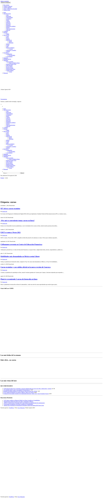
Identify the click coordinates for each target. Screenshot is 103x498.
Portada (2, 178)
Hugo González (9, 61)
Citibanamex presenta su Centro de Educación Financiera (21, 244)
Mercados (11, 42)
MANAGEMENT (10, 47)
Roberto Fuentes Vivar (11, 64)
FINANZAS (9, 40)
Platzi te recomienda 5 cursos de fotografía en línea (19, 279)
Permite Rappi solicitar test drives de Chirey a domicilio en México (18, 401)
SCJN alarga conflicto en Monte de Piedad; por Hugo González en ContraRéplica (22, 400)
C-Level (11, 49)
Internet (8, 27)
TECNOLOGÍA (7, 13)
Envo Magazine (21, 407)
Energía (8, 39)
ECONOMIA (12, 55)
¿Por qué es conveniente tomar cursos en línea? (18, 220)
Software (8, 30)
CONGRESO (9, 56)
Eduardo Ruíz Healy (10, 69)
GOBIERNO (9, 54)
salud (7, 46)
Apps (7, 15)
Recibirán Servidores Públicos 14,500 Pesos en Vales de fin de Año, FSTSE (20, 391)
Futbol (7, 33)
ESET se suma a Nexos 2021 (11, 232)
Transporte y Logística (11, 50)
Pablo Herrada (9, 65)
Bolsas (10, 41)
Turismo (8, 51)
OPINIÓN (5, 60)
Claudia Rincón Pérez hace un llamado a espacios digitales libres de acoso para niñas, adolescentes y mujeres (27, 388)
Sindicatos (5, 57)
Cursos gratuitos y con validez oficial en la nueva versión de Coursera (26, 267)
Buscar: (5, 173)
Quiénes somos (6, 10)
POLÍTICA (6, 52)
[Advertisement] (51, 189)
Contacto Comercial (7, 6)
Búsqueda (5, 73)
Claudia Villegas (9, 70)
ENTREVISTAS (7, 59)
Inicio (4, 12)
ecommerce (8, 18)
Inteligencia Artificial (10, 26)
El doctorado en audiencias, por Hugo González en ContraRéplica (18, 404)
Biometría (8, 25)
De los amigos (9, 66)
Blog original (6, 5)
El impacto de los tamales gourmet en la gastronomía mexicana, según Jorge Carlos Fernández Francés (26, 393)
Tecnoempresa (4, 99)
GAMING (5, 31)
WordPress (11, 407)
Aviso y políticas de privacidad (10, 8)
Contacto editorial (7, 7)
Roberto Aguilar (9, 68)
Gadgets (8, 21)
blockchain (8, 16)
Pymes (7, 45)
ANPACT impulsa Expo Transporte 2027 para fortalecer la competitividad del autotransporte (24, 402)
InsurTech (8, 23)
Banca (7, 37)
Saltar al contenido (5, 1)
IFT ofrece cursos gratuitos (10, 208)
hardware (8, 22)
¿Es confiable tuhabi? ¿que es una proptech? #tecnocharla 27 (16, 390)
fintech (7, 20)
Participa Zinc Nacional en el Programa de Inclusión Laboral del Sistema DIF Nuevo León (24, 405)
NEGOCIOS (6, 35)
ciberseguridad (9, 17)
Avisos (10, 71)
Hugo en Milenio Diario (14, 63)
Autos (7, 36)
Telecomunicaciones (10, 28)
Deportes (5, 32)
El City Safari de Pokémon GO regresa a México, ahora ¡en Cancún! (18, 392)
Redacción (4, 211)
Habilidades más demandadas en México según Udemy (20, 256)
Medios (7, 44)
